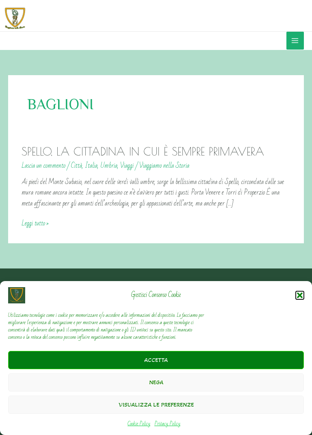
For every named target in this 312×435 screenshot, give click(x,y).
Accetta (156, 360)
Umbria (108, 165)
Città (76, 165)
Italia (91, 165)
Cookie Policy (139, 424)
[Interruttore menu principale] (295, 40)
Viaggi (127, 165)
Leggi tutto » (35, 223)
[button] (300, 295)
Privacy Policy (167, 424)
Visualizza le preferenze (156, 404)
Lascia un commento (43, 165)
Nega (156, 382)
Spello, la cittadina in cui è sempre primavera (143, 151)
